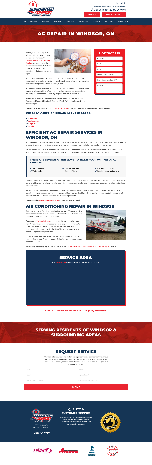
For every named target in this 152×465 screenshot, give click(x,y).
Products (69, 21)
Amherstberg (33, 121)
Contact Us (122, 21)
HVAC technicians (42, 221)
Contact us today (60, 108)
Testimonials (109, 21)
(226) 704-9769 (42, 432)
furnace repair (104, 246)
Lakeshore (32, 118)
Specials (92, 15)
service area (61, 262)
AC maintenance (87, 246)
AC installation (73, 246)
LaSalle (31, 126)
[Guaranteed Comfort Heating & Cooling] (40, 8)
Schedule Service (114, 15)
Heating (45, 21)
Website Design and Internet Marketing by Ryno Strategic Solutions (75, 462)
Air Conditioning (30, 21)
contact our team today (49, 200)
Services (57, 21)
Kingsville (32, 124)
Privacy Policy (101, 460)
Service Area (83, 21)
